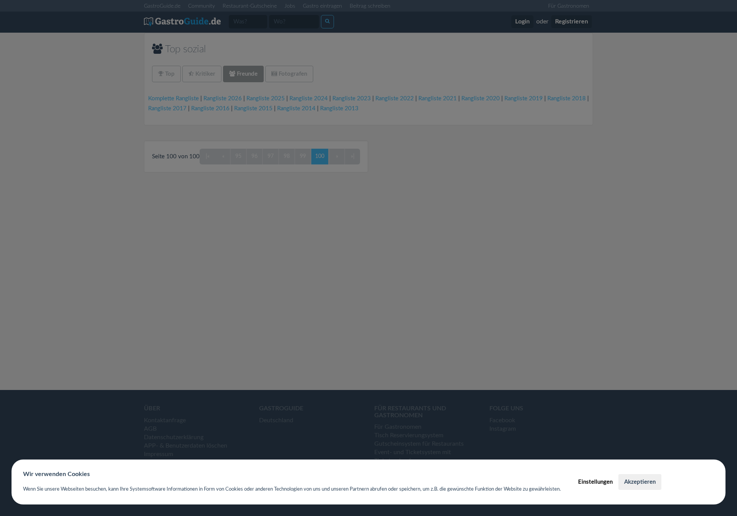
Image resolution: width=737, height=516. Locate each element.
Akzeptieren (640, 482)
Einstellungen (595, 482)
